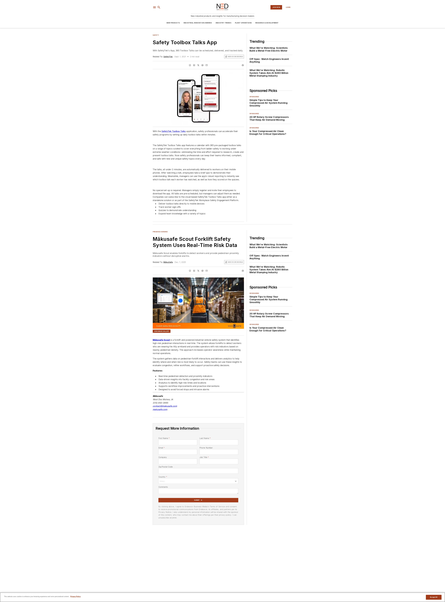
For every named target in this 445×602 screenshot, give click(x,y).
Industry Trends (223, 23)
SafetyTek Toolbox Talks (174, 131)
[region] (222, 597)
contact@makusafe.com (165, 406)
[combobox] (198, 481)
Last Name (205, 438)
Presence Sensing (160, 232)
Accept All (433, 597)
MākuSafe (168, 262)
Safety (156, 35)
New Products (173, 23)
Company (162, 457)
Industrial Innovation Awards (198, 23)
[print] (243, 65)
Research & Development (266, 23)
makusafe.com (160, 409)
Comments (163, 487)
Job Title (204, 457)
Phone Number (206, 448)
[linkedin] (194, 65)
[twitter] (198, 65)
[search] (159, 7)
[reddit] (202, 65)
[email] (206, 65)
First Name (164, 438)
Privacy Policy (75, 596)
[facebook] (190, 65)
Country (162, 477)
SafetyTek (168, 56)
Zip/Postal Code (165, 467)
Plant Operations (243, 23)
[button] (154, 7)
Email (161, 448)
